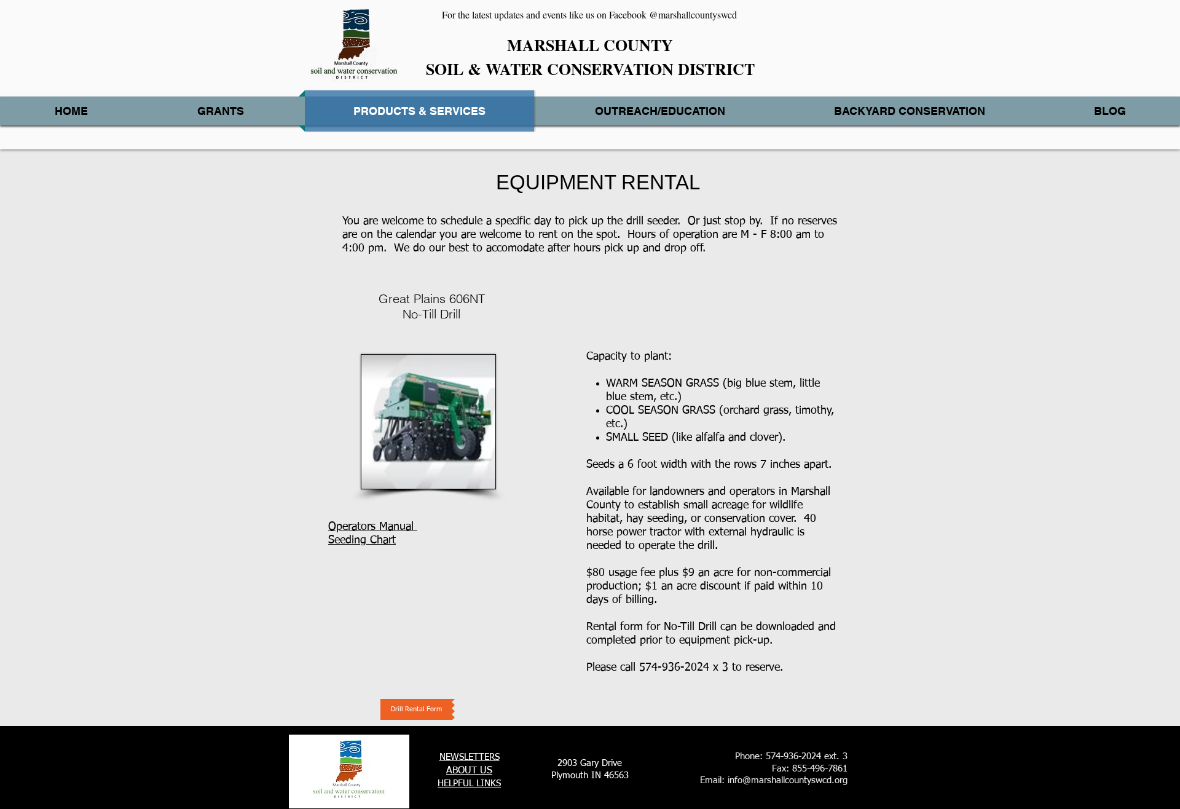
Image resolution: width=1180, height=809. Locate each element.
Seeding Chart (362, 540)
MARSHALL (553, 45)
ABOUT (461, 771)
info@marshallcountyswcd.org (788, 780)
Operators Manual (372, 526)
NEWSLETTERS (469, 757)
